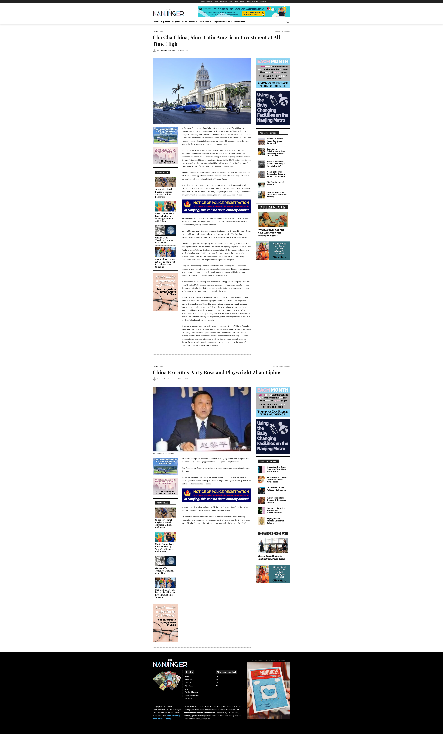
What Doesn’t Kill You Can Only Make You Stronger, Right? (271, 232)
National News (158, 31)
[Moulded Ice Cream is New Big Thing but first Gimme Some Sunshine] (165, 252)
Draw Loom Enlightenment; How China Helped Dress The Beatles (276, 152)
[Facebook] (217, 676)
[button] (287, 21)
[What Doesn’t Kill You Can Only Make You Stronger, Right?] (273, 219)
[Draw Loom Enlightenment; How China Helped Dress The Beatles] (261, 151)
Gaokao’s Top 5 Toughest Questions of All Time (164, 240)
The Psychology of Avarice (275, 183)
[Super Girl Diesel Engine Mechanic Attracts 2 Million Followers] (165, 182)
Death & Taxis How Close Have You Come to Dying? (277, 194)
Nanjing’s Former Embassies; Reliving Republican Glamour (276, 174)
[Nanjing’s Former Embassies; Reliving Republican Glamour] (261, 174)
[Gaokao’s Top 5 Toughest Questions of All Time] (165, 230)
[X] (217, 682)
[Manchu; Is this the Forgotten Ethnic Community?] (261, 141)
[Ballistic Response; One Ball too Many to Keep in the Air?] (261, 164)
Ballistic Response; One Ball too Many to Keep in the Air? (276, 164)
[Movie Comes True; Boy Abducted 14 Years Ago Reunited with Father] (165, 206)
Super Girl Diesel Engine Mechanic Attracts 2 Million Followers (163, 193)
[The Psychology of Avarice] (261, 184)
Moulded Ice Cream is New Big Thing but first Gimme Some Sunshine (165, 263)
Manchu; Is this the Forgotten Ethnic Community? (275, 141)
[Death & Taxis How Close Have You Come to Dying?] (261, 194)
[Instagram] (217, 679)
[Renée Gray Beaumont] (155, 50)
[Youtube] (217, 685)
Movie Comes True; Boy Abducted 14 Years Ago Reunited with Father (164, 217)
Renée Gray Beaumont (167, 50)
